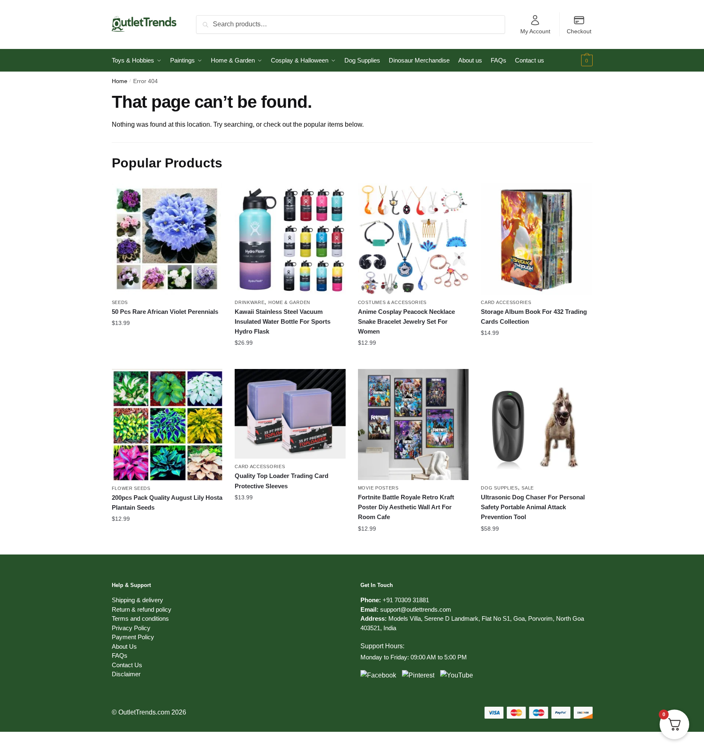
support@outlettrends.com (415, 609)
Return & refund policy (141, 609)
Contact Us (127, 664)
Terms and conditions (140, 618)
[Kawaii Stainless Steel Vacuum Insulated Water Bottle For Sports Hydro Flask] (290, 239)
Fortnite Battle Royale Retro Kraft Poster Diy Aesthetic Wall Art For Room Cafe (406, 507)
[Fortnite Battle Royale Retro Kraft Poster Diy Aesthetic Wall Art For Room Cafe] (413, 424)
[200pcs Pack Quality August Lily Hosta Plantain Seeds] (167, 424)
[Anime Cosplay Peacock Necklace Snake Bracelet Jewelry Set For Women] (413, 239)
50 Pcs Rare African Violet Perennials (165, 311)
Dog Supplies (499, 487)
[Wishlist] (210, 196)
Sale (528, 487)
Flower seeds (131, 488)
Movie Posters (378, 487)
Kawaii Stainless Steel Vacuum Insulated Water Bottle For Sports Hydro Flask (282, 321)
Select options (167, 359)
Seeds (120, 302)
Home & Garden (289, 302)
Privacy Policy (131, 627)
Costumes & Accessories (392, 302)
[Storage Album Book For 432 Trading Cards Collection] (536, 239)
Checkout (579, 31)
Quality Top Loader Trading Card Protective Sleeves (281, 480)
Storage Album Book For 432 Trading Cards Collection (534, 316)
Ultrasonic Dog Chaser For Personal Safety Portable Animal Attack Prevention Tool (533, 507)
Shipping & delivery (137, 599)
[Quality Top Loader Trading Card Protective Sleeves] (290, 414)
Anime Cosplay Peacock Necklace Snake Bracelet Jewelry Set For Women (406, 321)
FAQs (119, 655)
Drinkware (249, 302)
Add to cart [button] (536, 545)
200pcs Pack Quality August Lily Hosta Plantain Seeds (167, 502)
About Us (124, 646)
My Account (535, 31)
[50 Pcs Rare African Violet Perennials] (167, 239)
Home (119, 81)
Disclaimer (126, 673)
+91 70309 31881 (406, 599)
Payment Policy (133, 636)
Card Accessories (506, 302)
